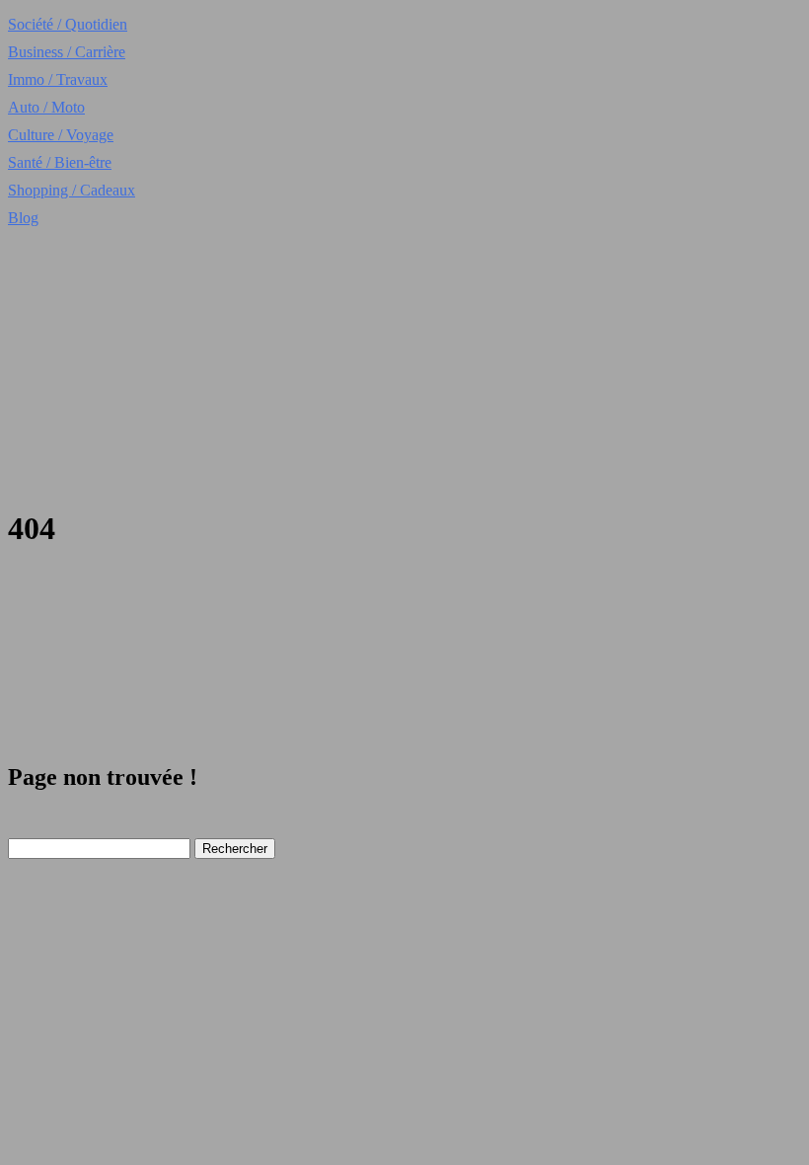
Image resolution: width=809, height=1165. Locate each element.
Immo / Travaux (58, 79)
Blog (23, 217)
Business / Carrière (66, 51)
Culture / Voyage (60, 134)
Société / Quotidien (67, 24)
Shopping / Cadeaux (71, 190)
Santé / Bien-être (59, 162)
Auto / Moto (46, 107)
